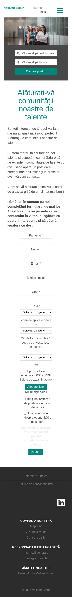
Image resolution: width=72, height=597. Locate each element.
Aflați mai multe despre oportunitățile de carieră (37, 417)
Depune (36, 451)
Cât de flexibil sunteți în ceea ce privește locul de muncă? (36, 342)
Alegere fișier (36, 386)
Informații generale (36, 552)
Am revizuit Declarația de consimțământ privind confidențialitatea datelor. (36, 436)
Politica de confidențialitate (36, 484)
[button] (60, 10)
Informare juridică (36, 476)
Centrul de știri (36, 537)
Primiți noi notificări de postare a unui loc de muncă (38, 403)
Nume (36, 249)
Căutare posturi (36, 71)
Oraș (36, 291)
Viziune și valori (36, 531)
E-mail (36, 263)
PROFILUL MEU (39, 10)
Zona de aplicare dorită (36, 320)
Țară (35, 306)
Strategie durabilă (36, 558)
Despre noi (36, 526)
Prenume (36, 235)
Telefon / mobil (35, 277)
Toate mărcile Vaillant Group (36, 573)
